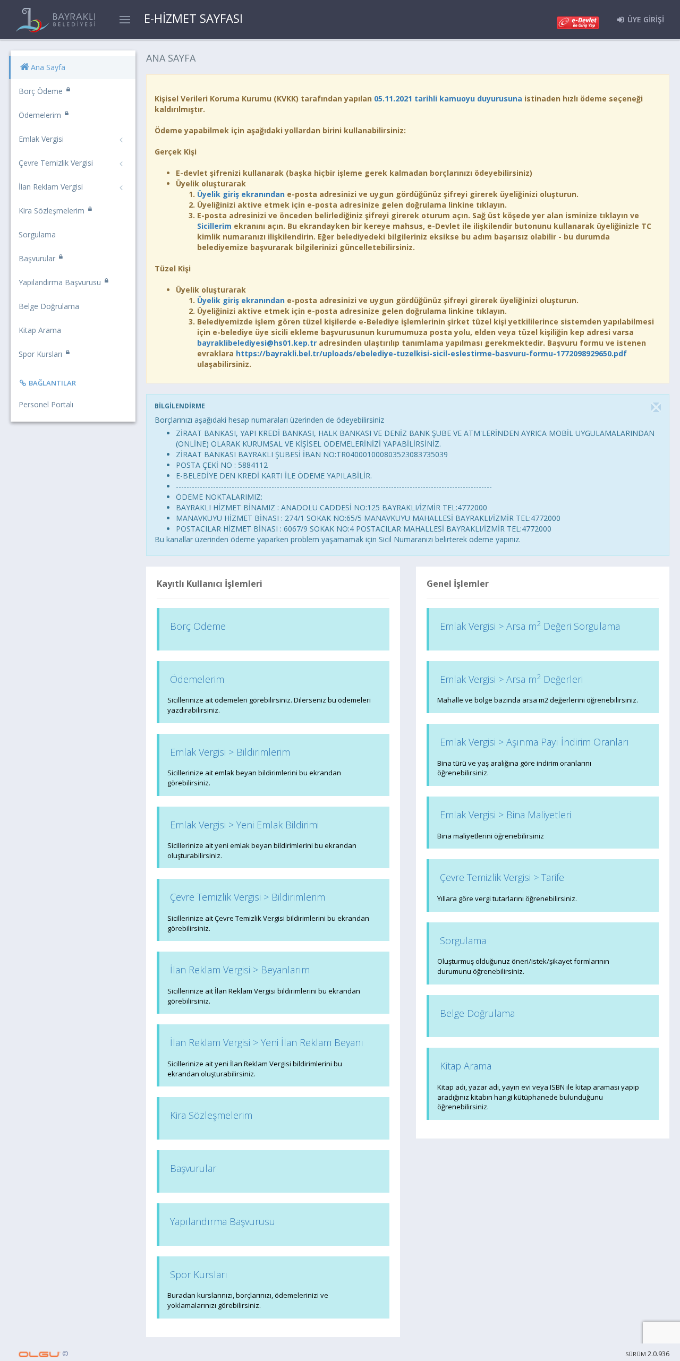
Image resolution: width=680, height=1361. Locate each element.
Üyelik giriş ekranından (241, 194)
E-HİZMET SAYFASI (193, 18)
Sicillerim (214, 226)
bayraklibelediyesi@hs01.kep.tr (257, 343)
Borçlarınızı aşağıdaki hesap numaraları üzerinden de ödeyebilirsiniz (269, 420)
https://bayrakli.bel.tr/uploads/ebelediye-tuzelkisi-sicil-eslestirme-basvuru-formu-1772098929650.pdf (431, 353)
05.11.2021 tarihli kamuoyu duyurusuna (448, 98)
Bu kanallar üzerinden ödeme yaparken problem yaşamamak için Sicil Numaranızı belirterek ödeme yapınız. (338, 539)
